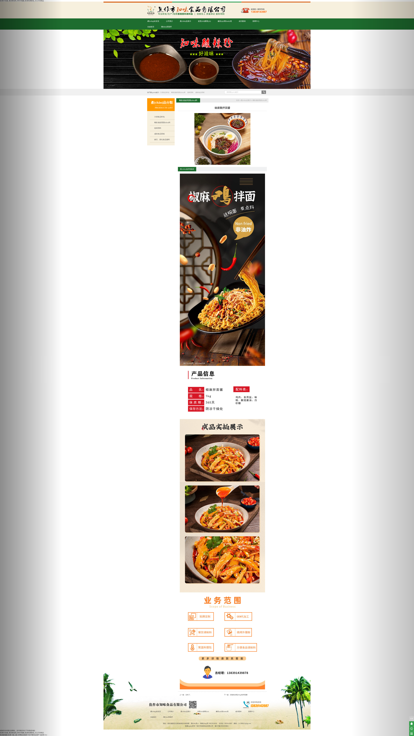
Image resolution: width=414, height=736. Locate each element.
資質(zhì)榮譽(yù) (204, 21)
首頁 (237, 100)
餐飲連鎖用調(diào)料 (178, 92)
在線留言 (150, 27)
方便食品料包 (164, 92)
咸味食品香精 (199, 92)
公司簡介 (169, 21)
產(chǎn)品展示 (185, 21)
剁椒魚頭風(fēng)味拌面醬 (238, 695)
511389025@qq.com (244, 723)
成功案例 (242, 21)
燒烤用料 (190, 92)
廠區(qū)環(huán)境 (225, 21)
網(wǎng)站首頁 (153, 21)
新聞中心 (255, 21)
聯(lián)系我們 (166, 27)
